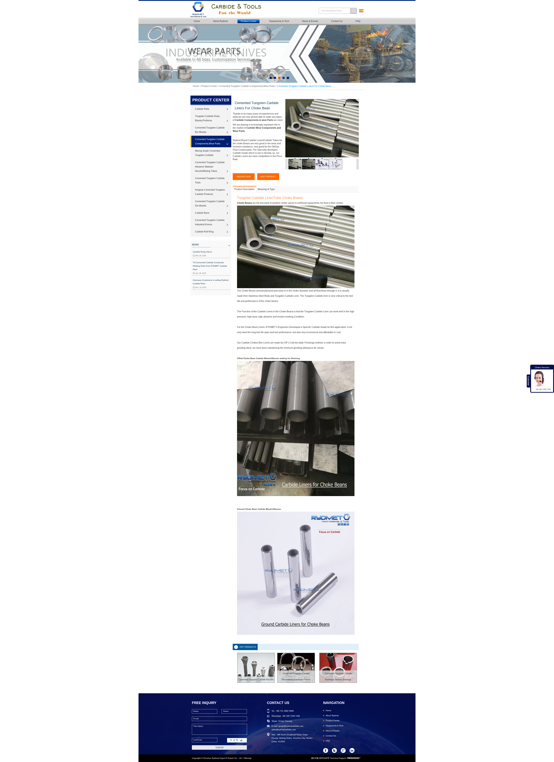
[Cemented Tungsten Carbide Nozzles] (256, 668)
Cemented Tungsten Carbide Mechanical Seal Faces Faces (296, 676)
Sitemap (247, 758)
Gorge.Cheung (285, 721)
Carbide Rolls (202, 109)
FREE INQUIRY (204, 703)
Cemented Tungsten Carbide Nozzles (256, 679)
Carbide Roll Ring (204, 231)
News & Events (310, 21)
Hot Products (248, 647)
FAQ (358, 21)
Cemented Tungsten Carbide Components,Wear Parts (247, 86)
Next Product (268, 176)
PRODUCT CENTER (210, 100)
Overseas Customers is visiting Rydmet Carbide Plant (211, 282)
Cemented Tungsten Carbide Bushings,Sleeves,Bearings (338, 676)
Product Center (248, 21)
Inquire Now (244, 176)
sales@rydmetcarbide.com (284, 729)
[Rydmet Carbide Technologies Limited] (276, 54)
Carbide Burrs (202, 213)
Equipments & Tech (279, 21)
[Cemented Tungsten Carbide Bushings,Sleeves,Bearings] (338, 668)
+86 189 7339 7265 (291, 716)
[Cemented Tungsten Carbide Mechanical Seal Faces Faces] (296, 668)
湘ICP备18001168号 (320, 758)
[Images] (322, 128)
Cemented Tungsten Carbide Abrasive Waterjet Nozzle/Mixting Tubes (210, 166)
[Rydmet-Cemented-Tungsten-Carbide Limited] (227, 9)
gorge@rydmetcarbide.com (290, 726)
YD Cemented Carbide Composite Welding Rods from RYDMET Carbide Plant (210, 266)
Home (197, 21)
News (195, 244)
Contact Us (336, 21)
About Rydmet (220, 21)
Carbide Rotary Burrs (202, 252)
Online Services (542, 367)
